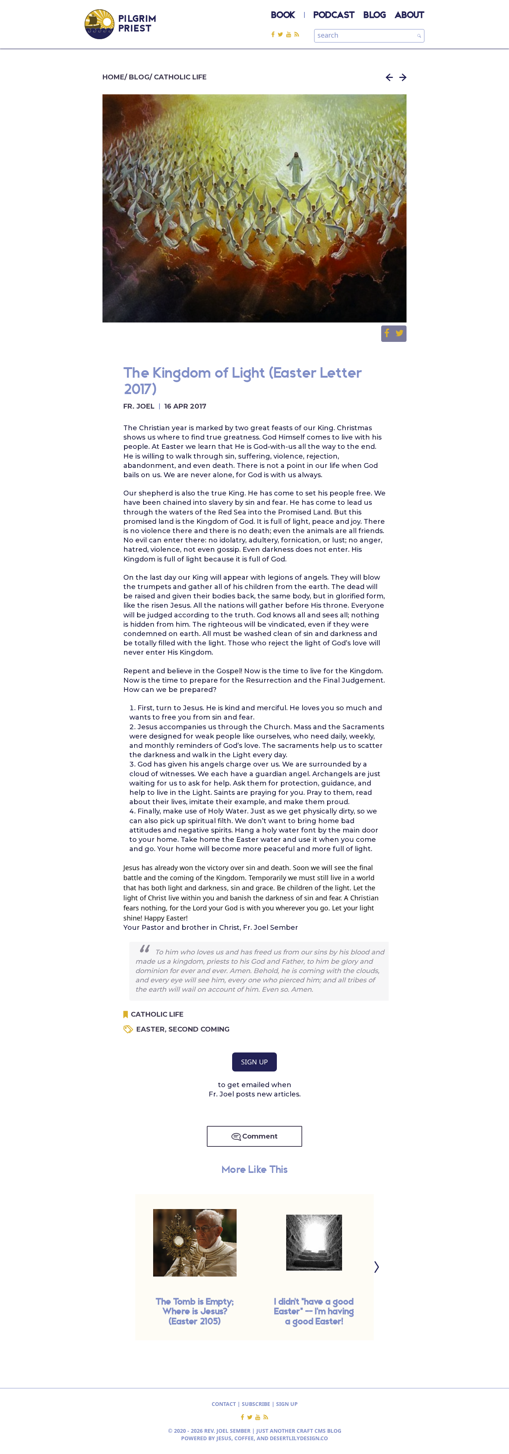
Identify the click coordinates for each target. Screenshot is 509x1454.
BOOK (283, 16)
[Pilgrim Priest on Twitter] (282, 34)
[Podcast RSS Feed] (296, 34)
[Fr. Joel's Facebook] (274, 34)
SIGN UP (254, 1061)
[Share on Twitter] (399, 333)
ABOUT (409, 16)
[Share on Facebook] (389, 333)
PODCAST (334, 16)
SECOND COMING (199, 1029)
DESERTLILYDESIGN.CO (299, 1438)
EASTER (152, 1029)
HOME (113, 77)
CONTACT (224, 1403)
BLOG (375, 16)
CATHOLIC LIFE (180, 77)
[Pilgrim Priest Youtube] (290, 34)
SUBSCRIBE (256, 1403)
